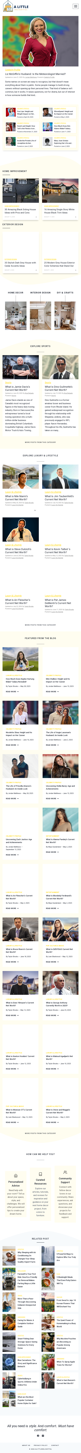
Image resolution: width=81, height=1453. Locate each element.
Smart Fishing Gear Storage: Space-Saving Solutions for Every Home (27, 1343)
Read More (12, 692)
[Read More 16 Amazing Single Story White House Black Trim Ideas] (60, 191)
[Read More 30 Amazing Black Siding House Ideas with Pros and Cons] (21, 191)
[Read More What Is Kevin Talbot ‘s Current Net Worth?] (60, 529)
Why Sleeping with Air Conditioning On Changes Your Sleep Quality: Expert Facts (27, 1257)
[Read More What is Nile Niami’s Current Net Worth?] (21, 477)
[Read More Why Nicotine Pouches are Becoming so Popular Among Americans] (48, 1342)
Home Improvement (12, 206)
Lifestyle (21, 1249)
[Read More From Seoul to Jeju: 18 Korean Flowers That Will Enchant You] (48, 1302)
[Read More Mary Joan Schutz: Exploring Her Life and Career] (48, 141)
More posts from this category (40, 442)
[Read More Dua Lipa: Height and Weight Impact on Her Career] (11, 112)
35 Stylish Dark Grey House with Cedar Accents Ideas (20, 264)
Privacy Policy (41, 1445)
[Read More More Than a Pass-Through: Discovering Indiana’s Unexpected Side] (9, 1302)
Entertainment (52, 836)
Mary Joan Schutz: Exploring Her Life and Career (62, 142)
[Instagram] (43, 1436)
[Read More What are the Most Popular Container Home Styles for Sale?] (9, 1399)
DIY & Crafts (65, 292)
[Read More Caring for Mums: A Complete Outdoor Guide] (9, 1322)
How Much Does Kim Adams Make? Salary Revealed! (62, 127)
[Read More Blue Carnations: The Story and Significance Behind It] (9, 1362)
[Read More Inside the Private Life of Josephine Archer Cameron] (11, 141)
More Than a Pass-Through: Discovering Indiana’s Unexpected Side (27, 1303)
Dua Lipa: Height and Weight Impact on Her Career (25, 112)
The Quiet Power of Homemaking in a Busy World (66, 1323)
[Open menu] (75, 6)
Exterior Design (11, 259)
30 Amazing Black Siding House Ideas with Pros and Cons (20, 211)
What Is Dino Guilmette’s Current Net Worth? (58, 388)
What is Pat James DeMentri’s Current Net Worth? (58, 603)
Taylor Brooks (29, 503)
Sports (8, 382)
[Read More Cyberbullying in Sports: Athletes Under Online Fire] (9, 1380)
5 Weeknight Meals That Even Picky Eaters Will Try (66, 1280)
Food (58, 1274)
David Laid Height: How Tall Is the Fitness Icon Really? (26, 127)
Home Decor (15, 292)
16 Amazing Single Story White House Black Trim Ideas (59, 211)
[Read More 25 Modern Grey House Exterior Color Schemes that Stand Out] (60, 244)
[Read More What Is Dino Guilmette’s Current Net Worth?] (60, 367)
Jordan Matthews (31, 77)
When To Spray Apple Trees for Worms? (66, 1363)
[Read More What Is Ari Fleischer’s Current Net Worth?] (21, 580)
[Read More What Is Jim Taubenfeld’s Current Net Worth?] (60, 477)
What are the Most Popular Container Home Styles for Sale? (27, 1400)
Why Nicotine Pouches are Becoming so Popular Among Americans (66, 1343)
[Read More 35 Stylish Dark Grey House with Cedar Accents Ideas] (21, 244)
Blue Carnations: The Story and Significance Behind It (27, 1363)
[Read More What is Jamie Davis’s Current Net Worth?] (21, 367)
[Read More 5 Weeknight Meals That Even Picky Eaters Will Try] (48, 1279)
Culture (59, 1297)
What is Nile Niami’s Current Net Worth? (16, 498)
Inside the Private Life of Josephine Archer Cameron (26, 142)
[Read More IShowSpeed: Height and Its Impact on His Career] (48, 112)
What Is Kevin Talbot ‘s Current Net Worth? (57, 551)
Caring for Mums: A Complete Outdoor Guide (26, 1323)
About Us (26, 1445)
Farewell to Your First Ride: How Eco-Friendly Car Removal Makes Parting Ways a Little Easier (27, 1280)
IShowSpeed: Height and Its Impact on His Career (63, 112)
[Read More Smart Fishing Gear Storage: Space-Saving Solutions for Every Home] (9, 1342)
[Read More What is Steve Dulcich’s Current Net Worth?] (21, 529)
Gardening (21, 1317)
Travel (20, 1295)
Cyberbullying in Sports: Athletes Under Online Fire (27, 1381)
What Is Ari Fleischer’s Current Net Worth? (17, 602)
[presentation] (20, 659)
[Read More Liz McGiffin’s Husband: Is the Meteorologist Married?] (40, 41)
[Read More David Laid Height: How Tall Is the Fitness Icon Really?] (11, 126)
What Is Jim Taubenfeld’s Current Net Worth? (59, 498)
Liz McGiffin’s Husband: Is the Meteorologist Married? (35, 74)
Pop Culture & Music (55, 946)
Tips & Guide (22, 1271)
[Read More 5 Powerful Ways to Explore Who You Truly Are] (48, 1256)
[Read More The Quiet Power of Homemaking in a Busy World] (48, 1322)
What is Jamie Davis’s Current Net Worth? (17, 388)
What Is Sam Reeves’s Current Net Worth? (66, 1381)
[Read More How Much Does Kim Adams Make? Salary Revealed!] (48, 126)
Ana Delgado (29, 393)
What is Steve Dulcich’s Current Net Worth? (18, 551)
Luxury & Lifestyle (46, 455)
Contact (55, 1445)
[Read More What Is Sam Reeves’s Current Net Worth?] (48, 1380)
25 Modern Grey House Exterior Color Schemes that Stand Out (59, 264)
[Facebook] (38, 1436)
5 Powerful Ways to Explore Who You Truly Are (66, 1257)
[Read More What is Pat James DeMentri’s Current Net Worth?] (60, 580)
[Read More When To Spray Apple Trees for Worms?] (48, 1362)
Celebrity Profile (12, 69)
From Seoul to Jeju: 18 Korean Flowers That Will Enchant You (66, 1303)
